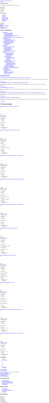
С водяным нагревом (9, 57)
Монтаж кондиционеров (4, 376)
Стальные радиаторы (9, 64)
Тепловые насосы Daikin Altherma (9, 66)
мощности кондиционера (4, 25)
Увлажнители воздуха (7, 43)
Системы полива (5, 68)
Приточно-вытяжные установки (9, 46)
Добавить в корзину (3, 116)
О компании (4, 15)
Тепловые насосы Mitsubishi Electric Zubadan (11, 67)
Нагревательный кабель (10, 53)
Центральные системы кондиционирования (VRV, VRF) (13, 37)
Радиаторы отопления (7, 61)
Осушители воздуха (5, 38)
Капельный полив (7, 69)
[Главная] (2, 1)
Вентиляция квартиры (8, 47)
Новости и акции (5, 19)
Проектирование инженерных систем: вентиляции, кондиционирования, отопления (14, 82)
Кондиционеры (4, 32)
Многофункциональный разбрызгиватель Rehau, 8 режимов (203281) (11, 204)
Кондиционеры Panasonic (4, 374)
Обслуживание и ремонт (6, 381)
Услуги (3, 16)
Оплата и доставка (5, 17)
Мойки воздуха (6, 44)
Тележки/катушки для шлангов (9, 71)
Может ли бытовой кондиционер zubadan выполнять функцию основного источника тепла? (15, 77)
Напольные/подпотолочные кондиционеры (11, 35)
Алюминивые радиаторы (10, 63)
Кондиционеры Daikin (4, 372)
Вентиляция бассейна (7, 48)
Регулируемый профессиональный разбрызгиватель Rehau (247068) (11, 309)
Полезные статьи (5, 18)
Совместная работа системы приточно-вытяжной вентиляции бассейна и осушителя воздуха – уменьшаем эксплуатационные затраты (22, 92)
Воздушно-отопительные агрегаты (10, 60)
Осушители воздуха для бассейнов (10, 39)
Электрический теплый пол (8, 52)
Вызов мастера (4, 383)
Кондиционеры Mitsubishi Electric (5, 373)
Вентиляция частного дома (8, 49)
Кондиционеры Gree (3, 375)
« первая (3, 359)
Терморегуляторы (9, 55)
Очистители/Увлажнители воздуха (8, 41)
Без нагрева (8, 58)
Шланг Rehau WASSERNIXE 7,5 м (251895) (7, 282)
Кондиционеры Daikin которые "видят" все (7, 87)
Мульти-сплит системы (8, 36)
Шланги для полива (7, 73)
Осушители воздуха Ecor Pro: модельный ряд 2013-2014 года (10, 97)
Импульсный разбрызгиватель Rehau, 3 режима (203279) (9, 106)
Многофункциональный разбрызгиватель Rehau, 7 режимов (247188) (11, 155)
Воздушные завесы (7, 56)
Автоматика (8, 59)
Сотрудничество (5, 384)
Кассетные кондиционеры (8, 33)
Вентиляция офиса (7, 50)
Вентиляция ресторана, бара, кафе (9, 51)
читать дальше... (3, 81)
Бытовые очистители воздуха (9, 42)
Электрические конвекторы (8, 65)
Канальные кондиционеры (8, 34)
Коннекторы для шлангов (8, 72)
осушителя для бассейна (4, 27)
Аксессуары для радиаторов (10, 62)
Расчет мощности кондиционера (7, 382)
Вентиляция (4, 391)
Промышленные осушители (8, 40)
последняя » (4, 367)
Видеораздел (4, 20)
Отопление (4, 392)
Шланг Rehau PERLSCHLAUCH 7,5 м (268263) (8, 255)
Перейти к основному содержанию (6, 0)
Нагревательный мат (9, 54)
